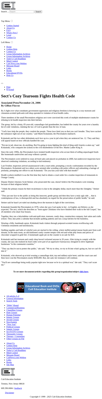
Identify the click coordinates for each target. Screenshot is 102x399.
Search (38, 12)
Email (11, 89)
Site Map (10, 365)
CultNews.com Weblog (16, 357)
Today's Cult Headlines (16, 59)
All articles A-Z (12, 296)
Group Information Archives (18, 54)
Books (9, 70)
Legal (8, 35)
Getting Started (12, 25)
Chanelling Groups (14, 310)
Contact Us (11, 37)
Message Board (12, 66)
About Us (10, 28)
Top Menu (5, 21)
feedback (18, 388)
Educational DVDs (14, 73)
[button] (12, 21)
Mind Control (12, 61)
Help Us (9, 75)
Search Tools (11, 301)
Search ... (5, 11)
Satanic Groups (12, 329)
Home (9, 47)
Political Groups (13, 327)
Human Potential (13, 315)
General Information (14, 298)
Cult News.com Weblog (16, 63)
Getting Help (11, 49)
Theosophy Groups (14, 334)
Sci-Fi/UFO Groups (14, 331)
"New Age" (11, 324)
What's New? (12, 33)
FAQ (8, 30)
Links (8, 68)
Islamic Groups (12, 317)
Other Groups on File (15, 339)
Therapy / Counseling (15, 336)
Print (8, 87)
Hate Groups (11, 312)
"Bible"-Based (12, 305)
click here (84, 271)
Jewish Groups (12, 320)
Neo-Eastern (11, 322)
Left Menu (5, 42)
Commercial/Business (15, 308)
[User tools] (2, 83)
